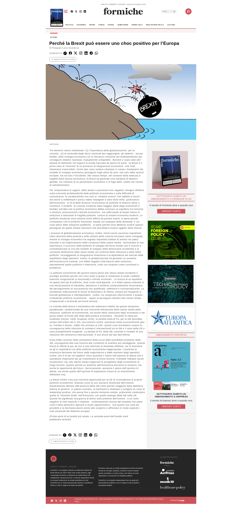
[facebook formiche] (52, 500)
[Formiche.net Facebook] (72, 11)
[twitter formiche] (56, 500)
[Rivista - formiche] (173, 463)
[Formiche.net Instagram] (80, 11)
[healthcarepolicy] (173, 488)
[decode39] (173, 480)
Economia (81, 25)
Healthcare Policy (155, 25)
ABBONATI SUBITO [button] (171, 211)
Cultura (171, 25)
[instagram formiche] (60, 500)
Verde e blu (137, 25)
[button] (66, 18)
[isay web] (181, 500)
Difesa (111, 25)
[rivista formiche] (171, 367)
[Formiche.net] (188, 11)
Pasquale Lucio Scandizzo (65, 48)
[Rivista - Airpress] (173, 471)
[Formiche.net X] (76, 11)
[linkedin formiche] (65, 500)
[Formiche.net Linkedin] (85, 11)
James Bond (122, 25)
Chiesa (101, 25)
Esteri (92, 25)
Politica (69, 25)
